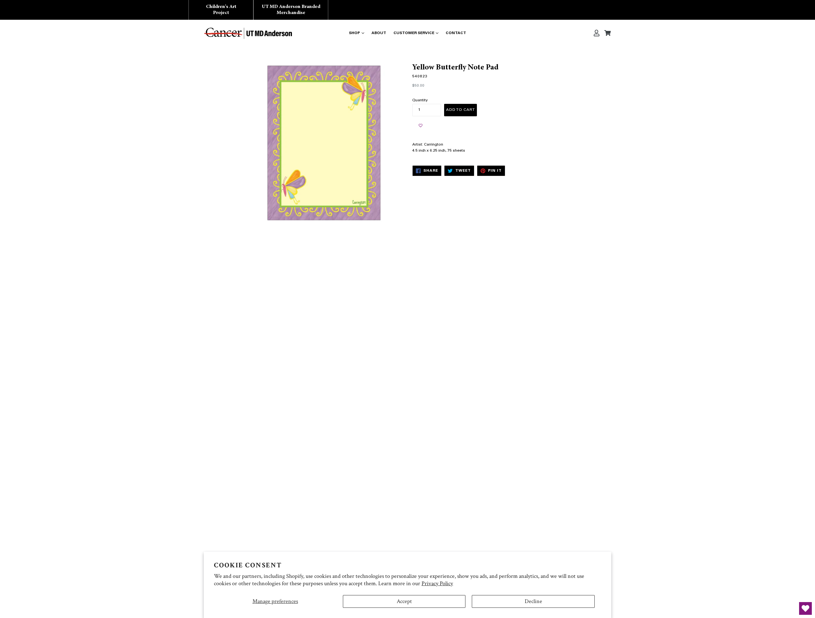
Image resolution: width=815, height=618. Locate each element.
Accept (404, 601)
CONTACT (456, 33)
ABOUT (379, 33)
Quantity (420, 100)
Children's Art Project (221, 9)
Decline (533, 601)
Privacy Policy (437, 583)
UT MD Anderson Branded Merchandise (291, 9)
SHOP (354, 33)
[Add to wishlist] (420, 125)
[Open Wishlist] (805, 608)
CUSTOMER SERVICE (413, 33)
